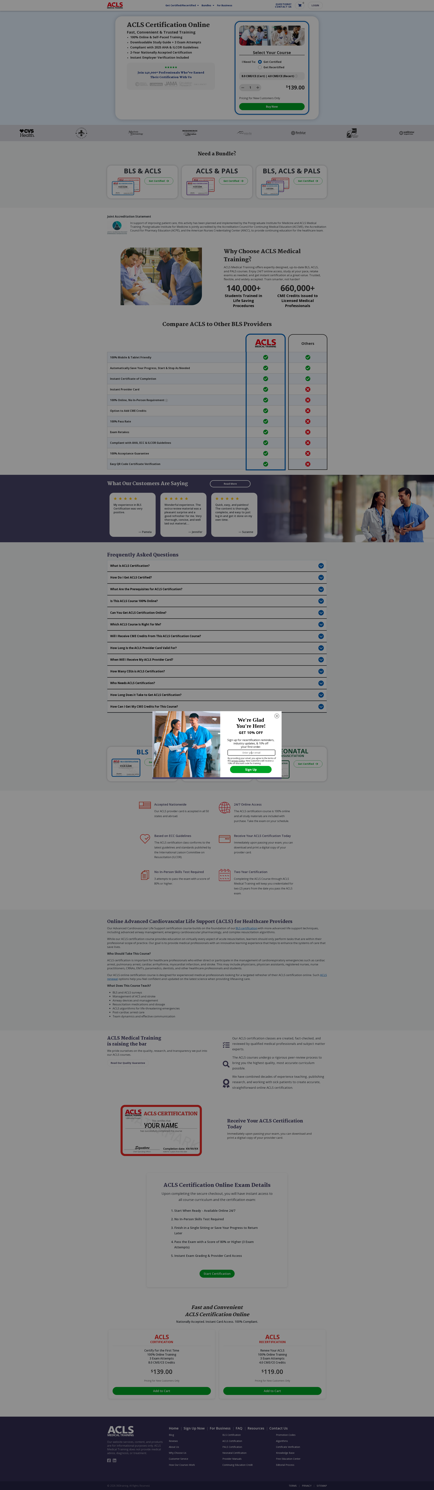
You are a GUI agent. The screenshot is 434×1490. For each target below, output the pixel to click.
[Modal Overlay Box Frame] (217, 745)
